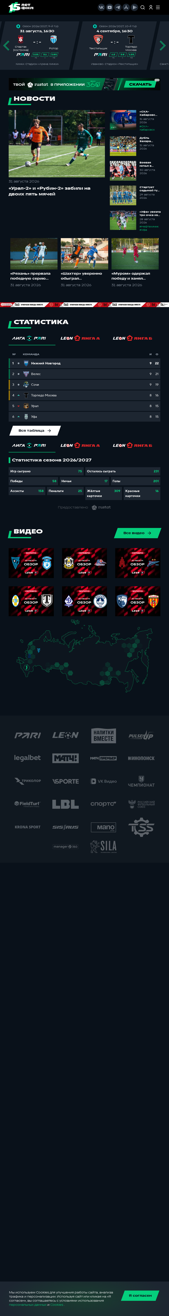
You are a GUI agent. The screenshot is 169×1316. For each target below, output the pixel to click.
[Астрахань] (36, 667)
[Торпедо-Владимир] (43, 652)
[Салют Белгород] (29, 658)
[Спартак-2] (37, 652)
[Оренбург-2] (47, 670)
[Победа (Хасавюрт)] (29, 676)
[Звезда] (36, 643)
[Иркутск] (83, 678)
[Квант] (35, 658)
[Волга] (48, 660)
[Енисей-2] (84, 671)
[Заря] (28, 662)
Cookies (56, 1305)
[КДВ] (75, 669)
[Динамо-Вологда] (46, 646)
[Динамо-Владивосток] (130, 690)
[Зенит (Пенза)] (42, 661)
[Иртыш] (68, 671)
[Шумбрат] (44, 657)
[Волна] (50, 652)
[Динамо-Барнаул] (75, 676)
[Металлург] (35, 662)
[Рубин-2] (51, 656)
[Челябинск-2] (60, 666)
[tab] (32, 339)
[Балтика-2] (24, 643)
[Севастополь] (19, 664)
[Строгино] (34, 653)
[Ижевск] (58, 652)
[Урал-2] (61, 662)
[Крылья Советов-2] (46, 665)
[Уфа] (58, 660)
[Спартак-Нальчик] (30, 672)
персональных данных (28, 1305)
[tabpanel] (84, 478)
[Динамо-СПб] (41, 642)
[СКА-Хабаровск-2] (129, 680)
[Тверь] (37, 647)
